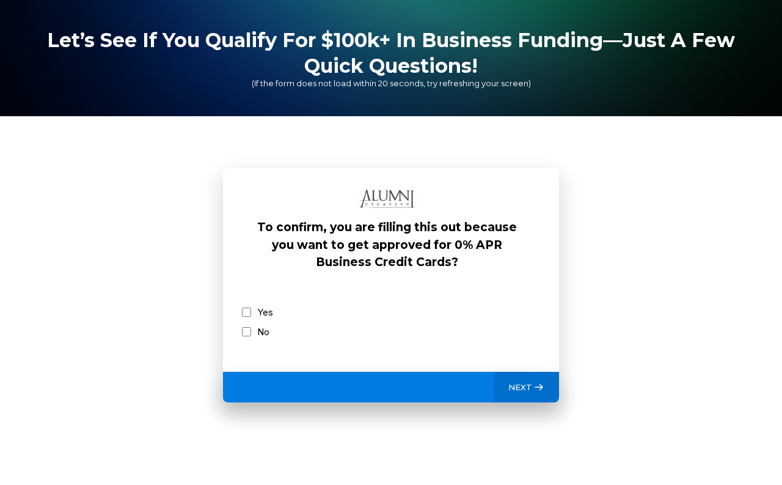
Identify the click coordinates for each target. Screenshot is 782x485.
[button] (526, 387)
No (263, 332)
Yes (265, 312)
